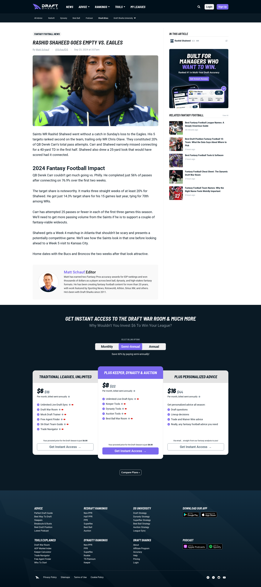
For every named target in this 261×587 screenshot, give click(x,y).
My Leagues (137, 6)
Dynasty (63, 18)
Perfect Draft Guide (43, 513)
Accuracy (137, 552)
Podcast (89, 18)
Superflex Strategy (142, 520)
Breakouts (39, 523)
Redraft (51, 18)
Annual (154, 347)
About (136, 545)
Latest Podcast (41, 530)
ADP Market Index (42, 548)
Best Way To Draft (43, 516)
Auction (87, 530)
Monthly (107, 347)
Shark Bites (103, 18)
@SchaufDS (61, 49)
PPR (86, 520)
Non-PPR (88, 513)
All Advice (38, 18)
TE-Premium (90, 559)
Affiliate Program (141, 548)
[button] (72, 405)
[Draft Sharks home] (45, 7)
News (69, 6)
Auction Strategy (141, 527)
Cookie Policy (97, 577)
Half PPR (88, 516)
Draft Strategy (140, 513)
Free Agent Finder (42, 559)
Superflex (88, 523)
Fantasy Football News (47, 34)
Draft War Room (42, 545)
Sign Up (222, 6)
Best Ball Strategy (141, 523)
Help (135, 555)
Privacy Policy (50, 577)
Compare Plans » (130, 472)
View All (225, 115)
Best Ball (76, 18)
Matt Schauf (42, 49)
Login (209, 6)
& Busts (48, 523)
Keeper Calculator (42, 552)
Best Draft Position (43, 527)
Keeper (87, 562)
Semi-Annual (130, 347)
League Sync (139, 530)
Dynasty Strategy (141, 516)
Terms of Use (80, 577)
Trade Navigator (42, 555)
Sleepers (38, 520)
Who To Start (40, 562)
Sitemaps (65, 577)
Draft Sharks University (123, 18)
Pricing (136, 559)
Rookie (87, 555)
